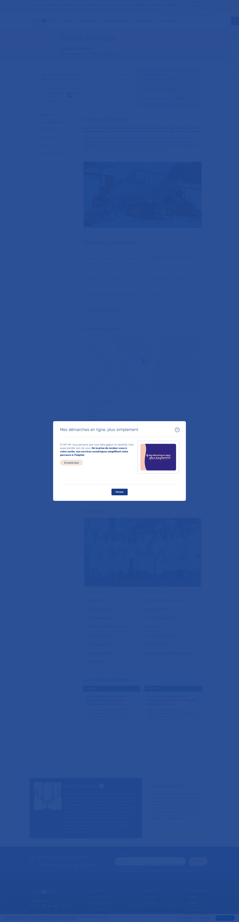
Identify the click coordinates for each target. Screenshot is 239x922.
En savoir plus (71, 462)
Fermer (120, 492)
